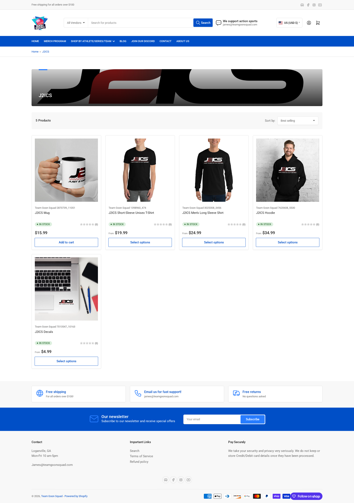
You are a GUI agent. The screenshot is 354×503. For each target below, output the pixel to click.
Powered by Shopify (76, 496)
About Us (182, 41)
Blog (123, 41)
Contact (165, 41)
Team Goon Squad (45, 207)
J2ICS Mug (42, 213)
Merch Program (55, 41)
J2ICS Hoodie (265, 213)
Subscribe (252, 419)
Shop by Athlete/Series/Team (91, 41)
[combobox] (150, 22)
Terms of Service (141, 456)
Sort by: (270, 121)
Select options (140, 242)
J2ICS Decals (44, 332)
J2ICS (45, 51)
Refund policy (139, 462)
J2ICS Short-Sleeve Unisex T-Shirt (131, 213)
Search (134, 451)
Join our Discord (143, 41)
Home (35, 41)
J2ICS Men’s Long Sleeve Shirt (203, 213)
